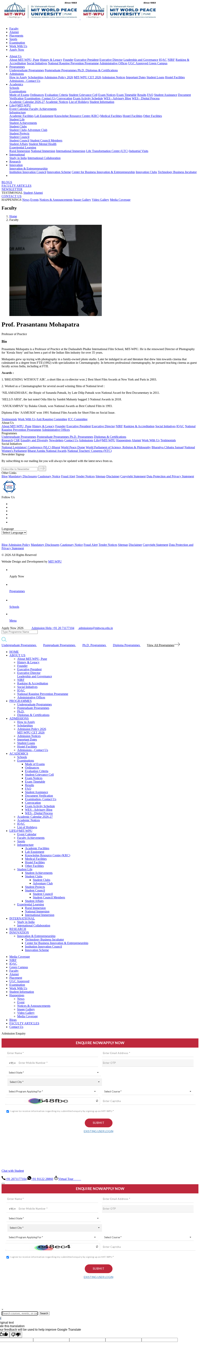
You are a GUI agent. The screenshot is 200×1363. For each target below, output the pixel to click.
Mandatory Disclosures (22, 476)
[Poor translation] (16, 1334)
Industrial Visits (138, 151)
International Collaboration (44, 158)
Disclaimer (113, 476)
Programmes (17, 66)
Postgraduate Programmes (61, 70)
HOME (14, 651)
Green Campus (158, 63)
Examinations (17, 91)
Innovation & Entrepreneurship (28, 168)
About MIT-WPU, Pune (24, 59)
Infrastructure (17, 112)
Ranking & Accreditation (139, 426)
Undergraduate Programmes (26, 70)
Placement (15, 977)
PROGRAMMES (20, 701)
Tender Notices (85, 476)
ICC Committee (78, 419)
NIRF (171, 59)
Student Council (19, 137)
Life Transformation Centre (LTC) (107, 151)
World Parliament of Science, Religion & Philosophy (118, 447)
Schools (14, 87)
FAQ (150, 94)
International (17, 154)
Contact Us (16, 1026)
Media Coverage (120, 199)
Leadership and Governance (140, 59)
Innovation (16, 165)
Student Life (17, 119)
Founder (68, 59)
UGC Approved (138, 63)
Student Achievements (23, 123)
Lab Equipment (44, 116)
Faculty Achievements (43, 109)
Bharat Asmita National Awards (47, 450)
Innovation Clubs (146, 172)
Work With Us (18, 46)
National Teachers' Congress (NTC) (89, 450)
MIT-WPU (55, 561)
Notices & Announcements (56, 199)
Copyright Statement (133, 476)
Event (20, 1002)
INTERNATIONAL (22, 918)
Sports (13, 39)
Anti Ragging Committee (51, 419)
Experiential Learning (22, 147)
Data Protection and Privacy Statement (170, 476)
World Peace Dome (73, 447)
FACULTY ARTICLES (16, 185)
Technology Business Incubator (177, 172)
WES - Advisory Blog (117, 98)
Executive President (86, 59)
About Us (15, 56)
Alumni (14, 32)
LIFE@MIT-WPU (20, 830)
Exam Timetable (126, 94)
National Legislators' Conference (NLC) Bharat (31, 447)
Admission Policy (19, 544)
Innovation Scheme (59, 172)
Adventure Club (37, 130)
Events (34, 199)
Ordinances (37, 94)
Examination (17, 42)
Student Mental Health (42, 144)
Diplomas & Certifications (102, 70)
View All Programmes (160, 645)
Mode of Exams (19, 94)
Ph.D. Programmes (81, 436)
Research (15, 161)
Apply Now (16, 49)
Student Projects (19, 133)
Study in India (18, 158)
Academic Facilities (21, 116)
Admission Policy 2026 (58, 77)
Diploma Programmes (127, 645)
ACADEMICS (18, 753)
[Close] (3, 1183)
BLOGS (7, 182)
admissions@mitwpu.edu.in (95, 628)
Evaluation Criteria (56, 94)
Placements (16, 35)
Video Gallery (100, 199)
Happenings (16, 995)
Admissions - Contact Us (24, 80)
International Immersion (70, 151)
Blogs (13, 1019)
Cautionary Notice (49, 476)
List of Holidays (79, 102)
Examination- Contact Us (40, 98)
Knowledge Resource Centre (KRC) (76, 116)
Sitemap (100, 476)
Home (13, 216)
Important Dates (136, 77)
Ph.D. (82, 70)
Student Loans (155, 77)
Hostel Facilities (175, 77)
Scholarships (36, 77)
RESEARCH (17, 929)
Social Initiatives (37, 63)
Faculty (14, 28)
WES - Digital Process (146, 98)
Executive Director (111, 59)
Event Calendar (19, 109)
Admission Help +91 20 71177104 (52, 628)
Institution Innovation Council (27, 172)
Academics (16, 84)
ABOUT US (17, 655)
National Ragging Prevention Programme (73, 63)
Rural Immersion (19, 151)
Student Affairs (18, 144)
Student (28, 192)
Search (44, 1313)
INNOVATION (19, 932)
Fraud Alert (68, 476)
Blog (5, 476)
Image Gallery (82, 199)
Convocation (64, 98)
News (25, 199)
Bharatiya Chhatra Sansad (168, 447)
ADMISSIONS (19, 718)
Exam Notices (107, 94)
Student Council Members (46, 140)
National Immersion (43, 151)
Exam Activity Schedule (88, 98)
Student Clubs (18, 126)
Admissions (16, 73)
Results (141, 94)
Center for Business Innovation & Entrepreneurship (103, 172)
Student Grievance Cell (83, 94)
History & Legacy (51, 59)
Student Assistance (165, 94)
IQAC (163, 59)
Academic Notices (57, 102)
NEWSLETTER (12, 189)
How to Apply (18, 77)
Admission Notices (113, 77)
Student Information (102, 102)
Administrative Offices (113, 63)
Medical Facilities (111, 116)
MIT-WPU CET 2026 (87, 77)
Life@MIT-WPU (20, 105)
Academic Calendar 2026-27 (27, 102)
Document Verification (39, 795)
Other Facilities (152, 116)
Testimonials (9, 419)
